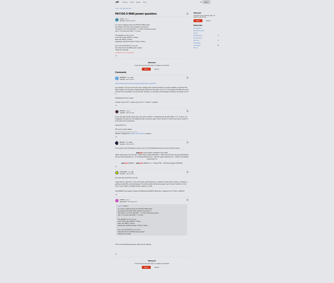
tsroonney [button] (122, 199)
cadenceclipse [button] (123, 171)
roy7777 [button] (122, 19)
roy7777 (120, 206)
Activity (195, 33)
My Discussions (197, 38)
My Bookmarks (206, 35)
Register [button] (156, 69)
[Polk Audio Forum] (117, 2)
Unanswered (206, 45)
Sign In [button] (146, 69)
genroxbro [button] (122, 110)
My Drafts (206, 40)
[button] (187, 14)
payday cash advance (137, 133)
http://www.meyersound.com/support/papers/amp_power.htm (135, 83)
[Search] (200, 2)
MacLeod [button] (122, 142)
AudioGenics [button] (123, 77)
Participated (196, 43)
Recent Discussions (198, 30)
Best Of (195, 47)
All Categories (197, 28)
